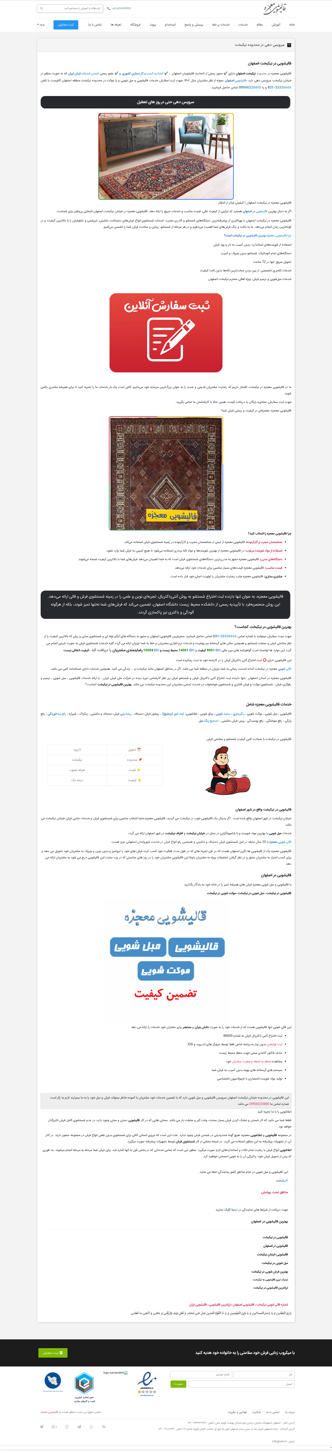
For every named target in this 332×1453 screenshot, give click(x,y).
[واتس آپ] (91, 1426)
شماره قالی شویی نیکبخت (272, 1304)
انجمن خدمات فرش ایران (83, 73)
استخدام (170, 24)
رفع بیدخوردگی (57, 713)
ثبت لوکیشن (274, 1044)
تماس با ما (95, 24)
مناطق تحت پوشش (274, 1192)
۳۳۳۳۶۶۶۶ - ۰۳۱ (197, 1423)
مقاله (260, 24)
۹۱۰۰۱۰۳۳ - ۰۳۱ (166, 1429)
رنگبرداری (238, 713)
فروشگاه (135, 24)
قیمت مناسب (274, 568)
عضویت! (178, 1384)
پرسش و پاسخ (194, 24)
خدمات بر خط (220, 24)
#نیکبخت (282, 1180)
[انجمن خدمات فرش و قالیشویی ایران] (53, 1382)
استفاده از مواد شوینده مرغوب (264, 550)
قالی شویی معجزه (280, 842)
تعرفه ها (116, 24)
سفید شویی (223, 713)
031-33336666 (279, 87)
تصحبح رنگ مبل (209, 720)
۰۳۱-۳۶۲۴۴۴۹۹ (121, 8)
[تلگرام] (79, 1426)
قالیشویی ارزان (198, 1304)
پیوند (153, 24)
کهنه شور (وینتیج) (173, 713)
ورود (41, 25)
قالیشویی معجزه (49, 1412)
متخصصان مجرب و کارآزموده (264, 542)
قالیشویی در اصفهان (255, 211)
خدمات (243, 24)
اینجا (234, 1209)
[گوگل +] (54, 1426)
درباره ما (290, 1412)
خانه (292, 24)
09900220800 (250, 87)
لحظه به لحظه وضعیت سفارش (251, 1061)
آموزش (276, 24)
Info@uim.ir (279, 1441)
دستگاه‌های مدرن (271, 559)
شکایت (256, 1412)
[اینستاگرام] (66, 1426)
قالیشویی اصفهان (235, 80)
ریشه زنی (125, 713)
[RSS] (103, 1426)
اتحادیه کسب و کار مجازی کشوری (142, 73)
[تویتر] (41, 1426)
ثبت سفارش (66, 24)
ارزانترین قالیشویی (220, 1304)
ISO (218, 650)
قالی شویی (284, 669)
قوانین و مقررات (237, 1412)
